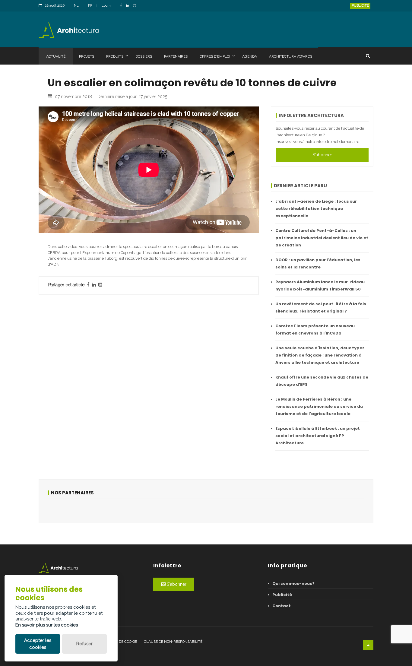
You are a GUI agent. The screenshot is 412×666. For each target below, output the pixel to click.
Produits (114, 56)
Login (106, 6)
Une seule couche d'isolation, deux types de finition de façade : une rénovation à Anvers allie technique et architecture (320, 355)
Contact (281, 606)
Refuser (84, 643)
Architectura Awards (290, 56)
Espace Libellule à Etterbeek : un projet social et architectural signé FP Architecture (317, 436)
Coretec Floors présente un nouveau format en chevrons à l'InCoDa (315, 329)
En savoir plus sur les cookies (46, 625)
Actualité (55, 56)
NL (76, 6)
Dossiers (143, 56)
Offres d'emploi (215, 56)
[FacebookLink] (122, 5)
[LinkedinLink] (129, 5)
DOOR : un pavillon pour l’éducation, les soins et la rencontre (317, 263)
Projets (86, 56)
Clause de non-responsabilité (173, 641)
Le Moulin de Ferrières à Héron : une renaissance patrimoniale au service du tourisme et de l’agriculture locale (319, 406)
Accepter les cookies (37, 644)
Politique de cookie (118, 641)
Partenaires (176, 56)
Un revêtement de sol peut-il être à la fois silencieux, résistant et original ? (320, 307)
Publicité (360, 6)
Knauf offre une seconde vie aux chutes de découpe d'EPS (321, 380)
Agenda (249, 56)
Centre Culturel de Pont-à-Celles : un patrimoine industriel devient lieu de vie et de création (321, 238)
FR (90, 6)
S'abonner (322, 154)
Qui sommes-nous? (293, 583)
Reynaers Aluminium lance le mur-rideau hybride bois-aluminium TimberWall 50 (320, 285)
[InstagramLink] (136, 5)
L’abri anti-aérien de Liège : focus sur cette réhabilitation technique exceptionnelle (316, 208)
